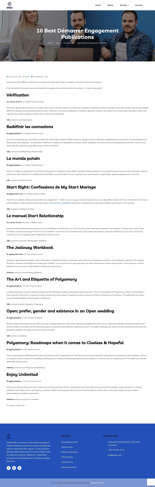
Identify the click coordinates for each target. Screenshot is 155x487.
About (110, 5)
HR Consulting (67, 457)
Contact (138, 5)
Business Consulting (69, 452)
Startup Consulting (68, 467)
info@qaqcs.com (115, 455)
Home (98, 5)
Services (123, 5)
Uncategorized (38, 77)
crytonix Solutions (97, 483)
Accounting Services (69, 442)
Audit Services (67, 447)
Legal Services (67, 462)
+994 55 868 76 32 (116, 450)
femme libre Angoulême (60, 203)
